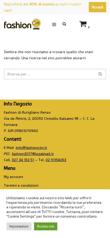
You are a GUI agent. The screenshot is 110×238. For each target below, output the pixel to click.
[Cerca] (64, 24)
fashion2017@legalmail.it (33, 153)
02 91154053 (56, 160)
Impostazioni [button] (18, 226)
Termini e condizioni (21, 185)
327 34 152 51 (23, 160)
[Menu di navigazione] (54, 24)
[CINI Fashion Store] (22, 24)
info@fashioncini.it (31, 147)
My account (13, 176)
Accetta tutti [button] (45, 226)
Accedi (97, 7)
